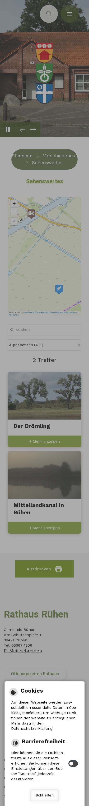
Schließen (45, 795)
